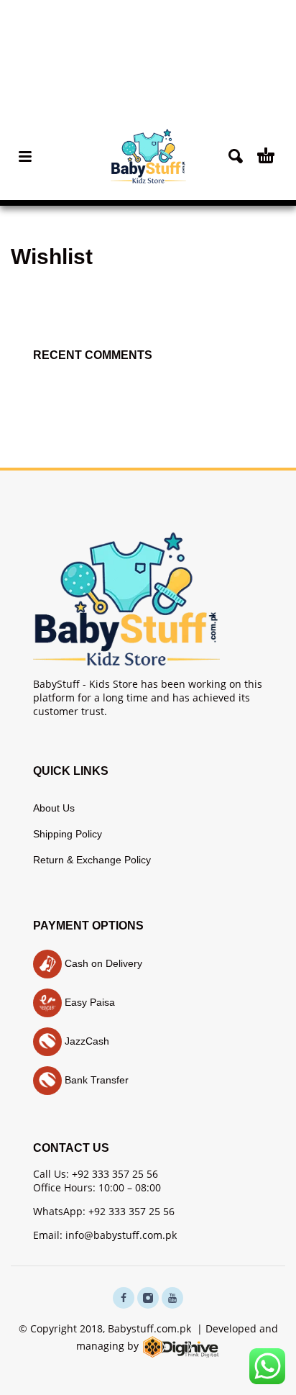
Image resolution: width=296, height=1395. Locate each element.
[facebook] (123, 1298)
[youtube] (172, 1298)
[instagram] (148, 1298)
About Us (54, 808)
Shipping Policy (67, 834)
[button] (25, 156)
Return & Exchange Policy (92, 859)
